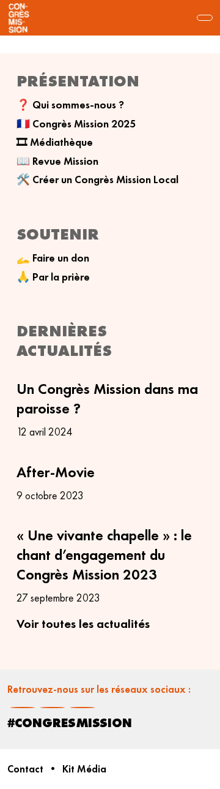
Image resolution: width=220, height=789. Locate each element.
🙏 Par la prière (53, 277)
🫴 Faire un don (52, 258)
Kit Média (84, 769)
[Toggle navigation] (205, 18)
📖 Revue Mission (57, 161)
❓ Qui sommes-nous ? (70, 104)
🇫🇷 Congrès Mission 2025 (76, 123)
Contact (25, 769)
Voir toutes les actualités (83, 624)
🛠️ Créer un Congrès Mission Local (97, 179)
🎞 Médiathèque (54, 142)
